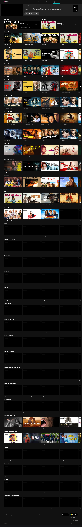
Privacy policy (37, 514)
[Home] (8, 1)
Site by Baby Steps (74, 523)
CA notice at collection (45, 514)
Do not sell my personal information (14, 515)
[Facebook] (74, 517)
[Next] (77, 38)
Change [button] (76, 520)
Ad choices (53, 514)
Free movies (16, 514)
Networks (27, 514)
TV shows (22, 514)
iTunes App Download (65, 515)
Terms (32, 514)
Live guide (6, 514)
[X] (77, 517)
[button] (31, 13)
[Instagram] (71, 517)
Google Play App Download (74, 515)
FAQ (5, 515)
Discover (11, 514)
